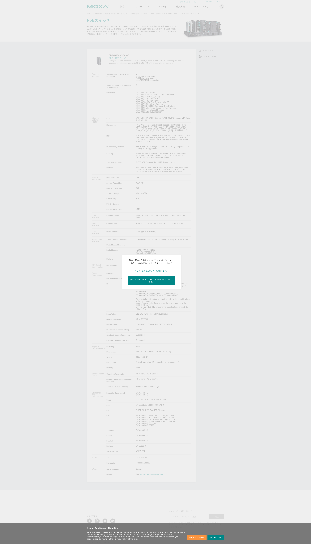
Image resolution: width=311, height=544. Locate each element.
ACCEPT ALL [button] (215, 538)
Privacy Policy (120, 539)
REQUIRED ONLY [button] (196, 538)
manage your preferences (122, 537)
